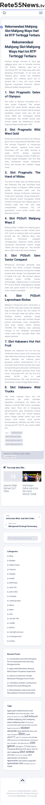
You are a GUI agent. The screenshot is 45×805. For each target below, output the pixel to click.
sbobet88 (11, 731)
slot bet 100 (14, 619)
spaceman (12, 760)
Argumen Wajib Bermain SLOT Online (10, 488)
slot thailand (22, 758)
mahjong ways (15, 601)
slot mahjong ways (13, 437)
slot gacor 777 (21, 746)
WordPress (21, 796)
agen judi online (14, 710)
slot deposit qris (23, 743)
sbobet (25, 727)
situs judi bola (23, 731)
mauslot (30, 722)
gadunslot (10, 716)
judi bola (28, 716)
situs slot (33, 731)
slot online (26, 752)
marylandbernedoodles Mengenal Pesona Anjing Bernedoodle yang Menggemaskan (21, 661)
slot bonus (25, 740)
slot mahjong (13, 752)
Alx (35, 796)
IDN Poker (13, 583)
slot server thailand (21, 755)
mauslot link (25, 725)
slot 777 (18, 737)
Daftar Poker (14, 565)
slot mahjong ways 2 (14, 440)
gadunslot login (19, 716)
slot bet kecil (15, 740)
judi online (13, 592)
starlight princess (16, 632)
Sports (12, 627)
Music (11, 605)
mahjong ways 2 (19, 722)
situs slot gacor (12, 734)
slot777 (11, 737)
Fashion (12, 569)
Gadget (12, 574)
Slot (11, 614)
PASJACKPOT (16, 728)
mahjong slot (17, 433)
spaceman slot (15, 763)
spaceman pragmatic (27, 761)
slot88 (11, 623)
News (11, 610)
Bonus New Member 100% (25, 713)
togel (9, 766)
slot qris (11, 755)
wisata (12, 641)
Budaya (12, 561)
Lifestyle (12, 596)
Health (12, 578)
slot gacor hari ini (30, 749)
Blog (11, 556)
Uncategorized (9, 456)
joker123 (12, 587)
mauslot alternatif (14, 725)
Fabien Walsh (25, 454)
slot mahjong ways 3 (14, 444)
